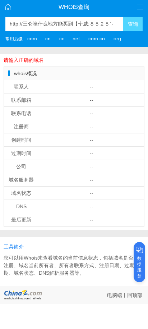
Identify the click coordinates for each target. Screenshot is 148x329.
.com (31, 38)
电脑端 (114, 295)
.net (75, 38)
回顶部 (134, 295)
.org (116, 38)
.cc (61, 38)
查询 (133, 24)
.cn (47, 38)
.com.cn (96, 38)
